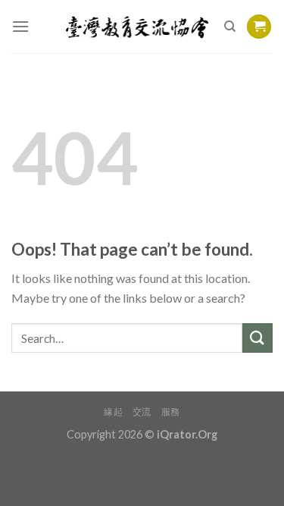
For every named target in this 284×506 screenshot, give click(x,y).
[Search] (230, 26)
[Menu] (20, 26)
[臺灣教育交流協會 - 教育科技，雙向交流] (137, 26)
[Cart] (259, 26)
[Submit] (257, 338)
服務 (170, 411)
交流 (142, 411)
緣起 (113, 411)
